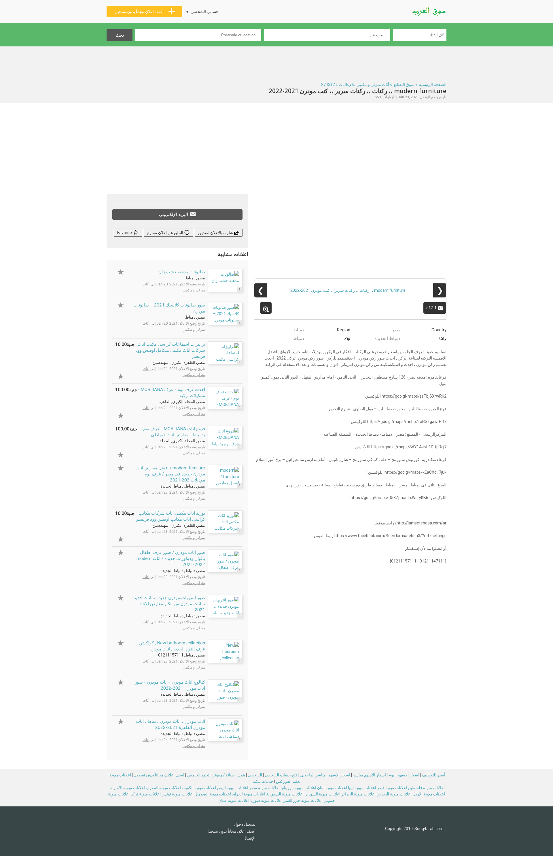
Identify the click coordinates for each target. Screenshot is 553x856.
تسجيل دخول (244, 824)
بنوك (241, 775)
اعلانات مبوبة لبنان (332, 787)
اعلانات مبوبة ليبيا (362, 787)
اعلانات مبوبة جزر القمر (303, 800)
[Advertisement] (276, 62)
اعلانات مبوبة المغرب (163, 787)
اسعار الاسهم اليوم (404, 775)
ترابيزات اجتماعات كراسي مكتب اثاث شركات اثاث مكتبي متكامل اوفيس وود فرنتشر (170, 350)
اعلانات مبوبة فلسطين (426, 787)
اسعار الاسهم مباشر (369, 775)
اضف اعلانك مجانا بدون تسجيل (159, 775)
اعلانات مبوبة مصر (264, 787)
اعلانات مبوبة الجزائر (358, 794)
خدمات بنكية (263, 781)
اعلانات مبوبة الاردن (428, 794)
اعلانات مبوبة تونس (178, 794)
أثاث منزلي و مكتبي (373, 84)
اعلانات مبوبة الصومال (212, 794)
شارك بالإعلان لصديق (216, 232)
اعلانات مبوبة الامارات (127, 787)
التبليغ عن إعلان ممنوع (165, 232)
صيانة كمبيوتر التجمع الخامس (211, 775)
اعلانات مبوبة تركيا (145, 794)
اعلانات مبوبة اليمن (232, 787)
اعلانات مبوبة (120, 775)
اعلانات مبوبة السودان (322, 794)
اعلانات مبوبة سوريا (266, 800)
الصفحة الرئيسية (432, 84)
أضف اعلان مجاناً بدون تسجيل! (230, 831)
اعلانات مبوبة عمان (233, 800)
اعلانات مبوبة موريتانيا (298, 787)
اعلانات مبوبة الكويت (199, 787)
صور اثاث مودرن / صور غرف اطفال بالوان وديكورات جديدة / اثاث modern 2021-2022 (171, 558)
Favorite (125, 232)
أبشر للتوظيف (433, 775)
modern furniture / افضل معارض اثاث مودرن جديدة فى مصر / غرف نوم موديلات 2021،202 (170, 474)
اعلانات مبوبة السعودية (285, 794)
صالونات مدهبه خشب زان (181, 271)
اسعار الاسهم (339, 775)
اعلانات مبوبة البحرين (394, 794)
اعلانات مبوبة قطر (392, 787)
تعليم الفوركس (288, 781)
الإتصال (249, 838)
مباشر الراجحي (313, 775)
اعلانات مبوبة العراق (248, 794)
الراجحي (255, 775)
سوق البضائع (404, 84)
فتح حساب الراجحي (281, 775)
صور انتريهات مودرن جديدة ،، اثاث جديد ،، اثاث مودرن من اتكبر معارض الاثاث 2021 (169, 603)
